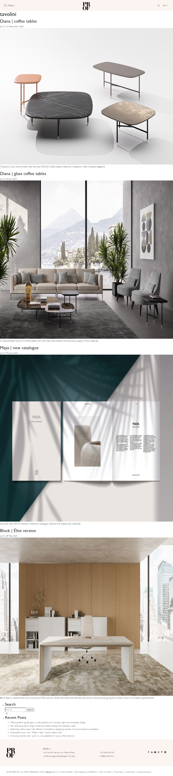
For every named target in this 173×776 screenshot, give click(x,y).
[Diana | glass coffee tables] (86, 259)
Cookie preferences (144, 772)
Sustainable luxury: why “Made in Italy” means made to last (36, 732)
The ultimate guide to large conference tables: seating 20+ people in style (42, 726)
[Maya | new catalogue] (86, 438)
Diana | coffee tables (18, 21)
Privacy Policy (118, 772)
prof (2, 26)
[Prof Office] (86, 5)
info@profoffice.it (107, 756)
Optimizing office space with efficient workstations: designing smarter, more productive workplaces (54, 729)
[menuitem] (165, 5)
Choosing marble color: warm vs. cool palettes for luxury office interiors (42, 736)
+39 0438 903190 (107, 752)
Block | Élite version (18, 530)
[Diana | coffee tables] (86, 96)
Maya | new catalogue (19, 347)
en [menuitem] (164, 5)
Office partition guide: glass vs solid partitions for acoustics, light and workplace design (48, 722)
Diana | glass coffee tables (23, 173)
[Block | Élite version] (86, 616)
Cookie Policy (130, 772)
